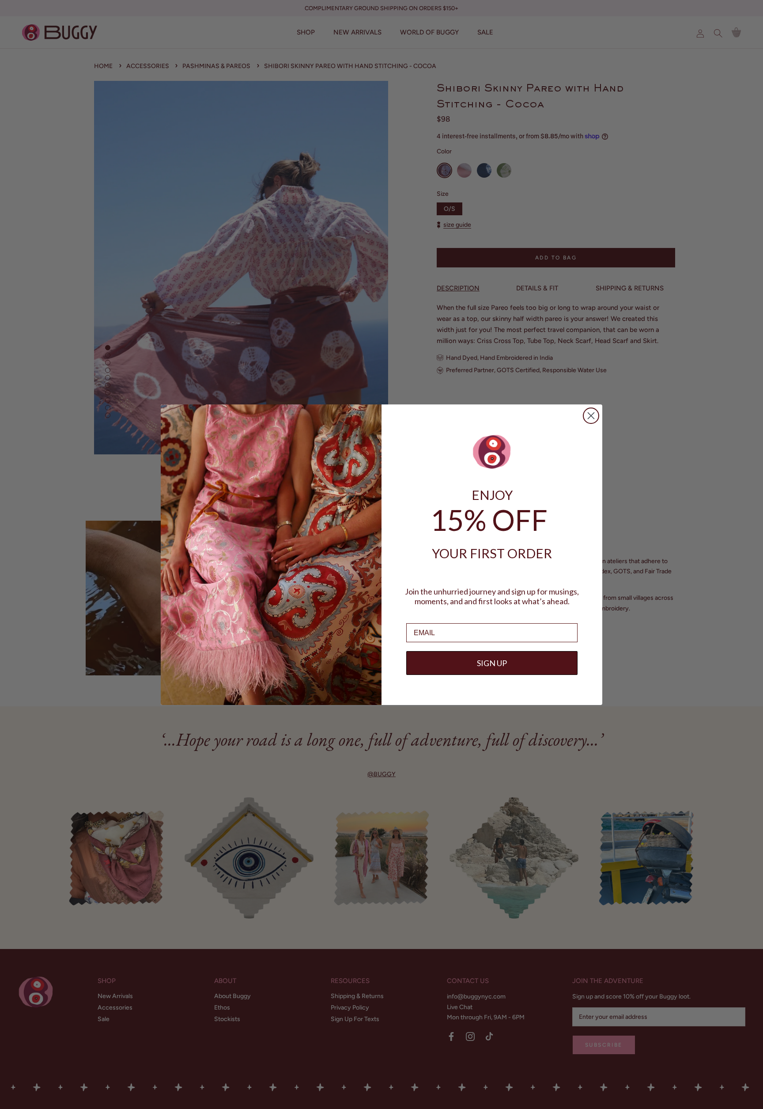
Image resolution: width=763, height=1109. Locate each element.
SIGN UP (492, 663)
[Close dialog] (591, 415)
